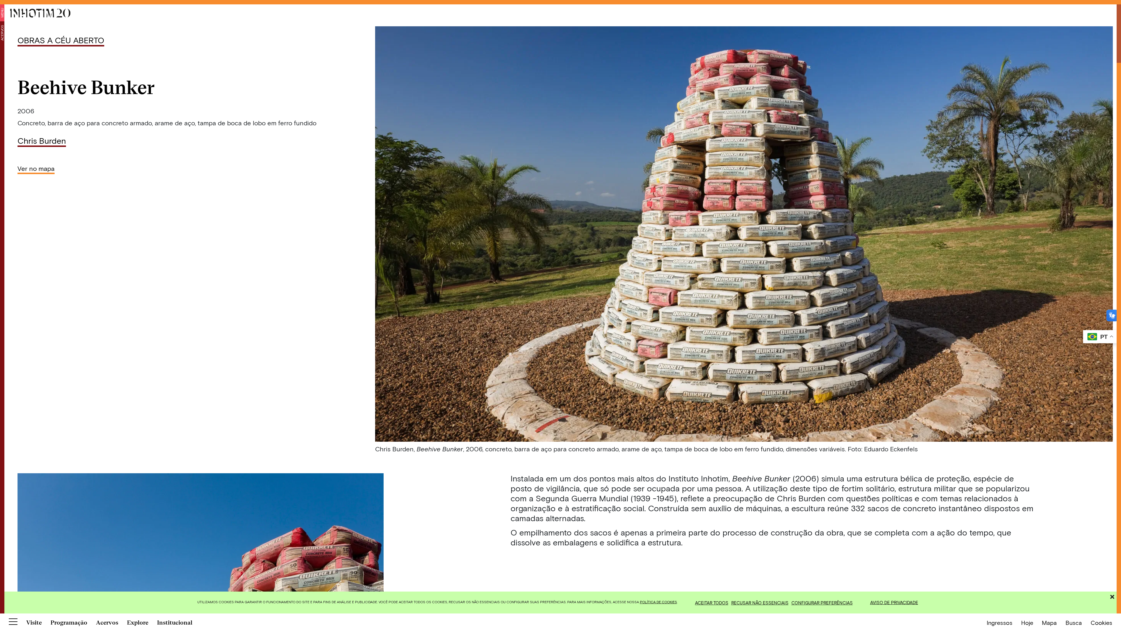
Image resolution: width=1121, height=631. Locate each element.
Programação (69, 622)
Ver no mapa (36, 168)
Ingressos (999, 622)
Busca (1074, 622)
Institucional (174, 622)
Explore (137, 622)
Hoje (1027, 622)
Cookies (1101, 622)
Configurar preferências (822, 602)
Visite (34, 622)
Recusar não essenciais (759, 602)
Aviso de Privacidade (894, 602)
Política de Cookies (658, 602)
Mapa (1049, 622)
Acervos (2, 33)
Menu (2, 13)
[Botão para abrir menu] (13, 623)
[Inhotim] (40, 13)
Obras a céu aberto (61, 40)
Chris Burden (42, 140)
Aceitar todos (711, 602)
